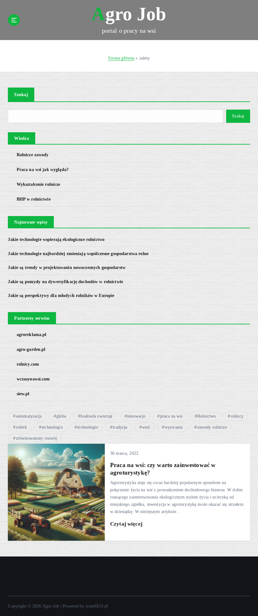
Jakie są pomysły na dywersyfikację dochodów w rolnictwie (65, 281)
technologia (52, 427)
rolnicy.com (28, 364)
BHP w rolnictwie (33, 199)
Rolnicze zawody (32, 154)
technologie (87, 427)
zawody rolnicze (212, 427)
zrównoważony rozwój (36, 438)
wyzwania (173, 427)
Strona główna (121, 58)
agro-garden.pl (31, 349)
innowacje (136, 416)
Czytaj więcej (126, 524)
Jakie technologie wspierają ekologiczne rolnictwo (56, 239)
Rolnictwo (206, 416)
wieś (146, 427)
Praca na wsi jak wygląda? (43, 169)
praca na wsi (171, 416)
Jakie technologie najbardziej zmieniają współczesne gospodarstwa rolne (78, 253)
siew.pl (23, 393)
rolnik (21, 427)
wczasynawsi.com (33, 379)
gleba (61, 416)
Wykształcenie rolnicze (38, 184)
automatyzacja (29, 416)
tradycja (120, 427)
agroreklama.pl (31, 334)
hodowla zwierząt (96, 416)
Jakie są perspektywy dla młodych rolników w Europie (61, 295)
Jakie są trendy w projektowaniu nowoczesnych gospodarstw (67, 267)
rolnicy (237, 416)
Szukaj (21, 94)
